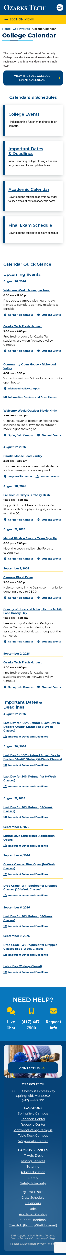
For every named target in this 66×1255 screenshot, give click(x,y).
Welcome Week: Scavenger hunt (26, 290)
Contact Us (29, 1068)
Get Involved (21, 28)
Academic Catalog (33, 1214)
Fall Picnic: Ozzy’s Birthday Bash (26, 495)
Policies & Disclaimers (23, 1243)
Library (33, 1178)
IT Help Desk (33, 1155)
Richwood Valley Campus (33, 1130)
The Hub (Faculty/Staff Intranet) (33, 1225)
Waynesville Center (33, 1141)
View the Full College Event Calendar (32, 78)
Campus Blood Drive (18, 577)
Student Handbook (33, 1220)
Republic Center (33, 1124)
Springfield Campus (33, 1113)
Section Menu (21, 19)
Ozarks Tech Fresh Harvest (22, 326)
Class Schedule (33, 1197)
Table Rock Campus (33, 1136)
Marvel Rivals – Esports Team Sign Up (30, 538)
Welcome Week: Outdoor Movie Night (30, 410)
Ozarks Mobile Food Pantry (22, 456)
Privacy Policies (46, 1243)
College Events (23, 114)
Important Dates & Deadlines (25, 151)
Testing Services (33, 1161)
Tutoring (33, 1166)
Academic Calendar (28, 189)
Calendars (33, 1203)
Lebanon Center (33, 1119)
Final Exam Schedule (30, 225)
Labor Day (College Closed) (22, 966)
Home (6, 28)
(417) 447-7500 (33, 1100)
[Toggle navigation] (61, 7)
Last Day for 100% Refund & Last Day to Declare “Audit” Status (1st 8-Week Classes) (31, 726)
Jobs (33, 1209)
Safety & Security (33, 1183)
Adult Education (33, 1172)
